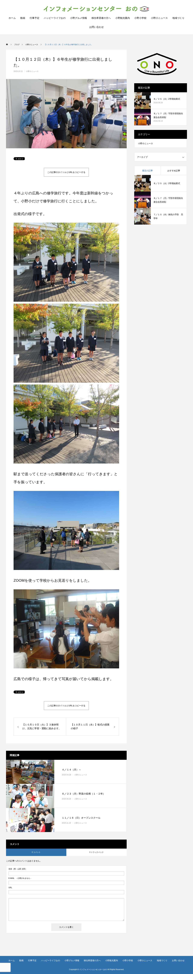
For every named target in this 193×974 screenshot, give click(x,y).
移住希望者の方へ (101, 18)
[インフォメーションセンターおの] (97, 9)
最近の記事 (147, 170)
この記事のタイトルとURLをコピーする (66, 172)
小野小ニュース (159, 18)
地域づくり (178, 18)
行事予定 (34, 18)
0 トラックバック (96, 852)
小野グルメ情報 (78, 18)
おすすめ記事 (173, 170)
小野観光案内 (122, 18)
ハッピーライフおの (55, 18)
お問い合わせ (96, 27)
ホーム (12, 18)
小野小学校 (140, 18)
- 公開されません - (19, 878)
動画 (22, 18)
